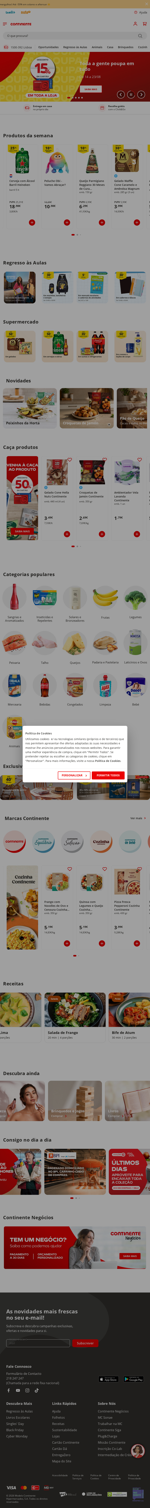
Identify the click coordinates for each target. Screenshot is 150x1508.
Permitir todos (108, 775)
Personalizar (72, 775)
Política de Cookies (108, 761)
